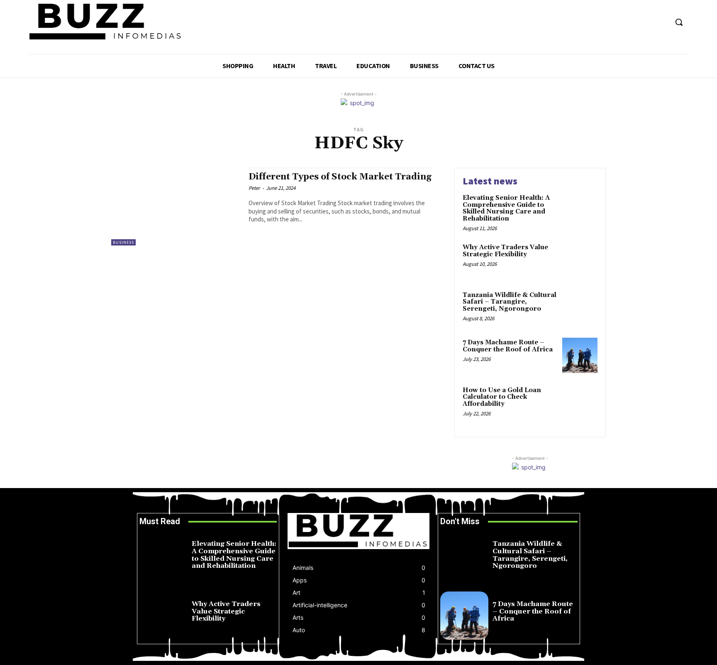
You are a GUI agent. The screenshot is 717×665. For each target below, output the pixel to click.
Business (123, 242)
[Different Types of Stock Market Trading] (175, 206)
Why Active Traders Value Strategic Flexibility (505, 250)
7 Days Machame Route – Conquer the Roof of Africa (508, 346)
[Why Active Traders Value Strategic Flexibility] (580, 260)
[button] (679, 22)
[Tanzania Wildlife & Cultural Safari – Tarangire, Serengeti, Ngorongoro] (580, 308)
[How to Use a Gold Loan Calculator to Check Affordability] (580, 403)
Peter (254, 187)
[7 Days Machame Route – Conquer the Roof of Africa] (580, 355)
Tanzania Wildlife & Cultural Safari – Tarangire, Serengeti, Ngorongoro (509, 302)
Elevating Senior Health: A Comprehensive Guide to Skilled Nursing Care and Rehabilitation (506, 208)
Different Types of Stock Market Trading (340, 177)
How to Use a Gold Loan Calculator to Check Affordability (502, 397)
